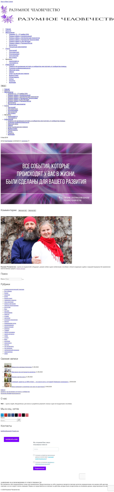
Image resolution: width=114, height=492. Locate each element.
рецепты (6, 328)
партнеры (7, 318)
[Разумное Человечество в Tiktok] (16, 415)
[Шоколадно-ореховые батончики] (8, 367)
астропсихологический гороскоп (14, 289)
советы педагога (9, 334)
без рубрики (8, 291)
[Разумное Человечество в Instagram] (19, 415)
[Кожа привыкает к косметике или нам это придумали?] (8, 386)
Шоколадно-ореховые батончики (22, 367)
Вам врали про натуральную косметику (24, 372)
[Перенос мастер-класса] (8, 377)
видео (6, 296)
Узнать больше (20, 268)
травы (6, 335)
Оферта (3, 390)
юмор (6, 353)
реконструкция (8, 327)
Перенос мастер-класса (19, 377)
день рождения (8, 302)
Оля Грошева (8, 141)
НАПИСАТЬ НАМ (11, 439)
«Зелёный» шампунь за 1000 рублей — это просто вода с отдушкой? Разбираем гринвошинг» (40, 381)
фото (5, 339)
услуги (6, 337)
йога (5, 309)
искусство (7, 307)
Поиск (3, 417)
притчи (6, 321)
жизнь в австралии (10, 303)
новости (6, 314)
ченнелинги (8, 343)
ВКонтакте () (22, 210)
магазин (6, 311)
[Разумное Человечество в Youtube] (5, 415)
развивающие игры (10, 323)
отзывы (6, 316)
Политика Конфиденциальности (10, 393)
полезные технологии (11, 319)
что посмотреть (9, 346)
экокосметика (8, 352)
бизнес (6, 293)
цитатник (25, 141)
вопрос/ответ (8, 298)
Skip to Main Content (7, 1)
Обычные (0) (32, 210)
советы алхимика (9, 332)
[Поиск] (19, 420)
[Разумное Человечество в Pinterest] (26, 415)
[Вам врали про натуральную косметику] (8, 372)
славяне (6, 330)
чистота (6, 344)
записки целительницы (11, 305)
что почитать (8, 348)
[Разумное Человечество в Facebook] (12, 415)
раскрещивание (9, 325)
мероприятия (8, 312)
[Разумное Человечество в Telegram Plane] (2, 415)
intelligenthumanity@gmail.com (10, 431)
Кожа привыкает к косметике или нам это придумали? (28, 386)
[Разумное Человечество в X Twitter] (23, 415)
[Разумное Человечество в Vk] (9, 415)
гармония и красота (10, 300)
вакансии (7, 295)
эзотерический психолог (11, 350)
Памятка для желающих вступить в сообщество (15, 391)
